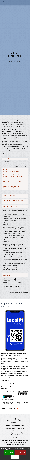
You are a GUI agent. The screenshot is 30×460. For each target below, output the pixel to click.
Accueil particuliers (8, 121)
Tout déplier (24, 166)
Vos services (16, 60)
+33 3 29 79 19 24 (15, 422)
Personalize (15, 456)
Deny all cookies (21, 452)
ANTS (4, 151)
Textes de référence (9, 195)
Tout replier (16, 166)
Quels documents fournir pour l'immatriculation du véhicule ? (13, 175)
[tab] (15, 158)
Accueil (6, 60)
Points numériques (10, 278)
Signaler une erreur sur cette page (19, 292)
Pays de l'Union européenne (12, 286)
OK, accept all (9, 452)
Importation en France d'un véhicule (14, 282)
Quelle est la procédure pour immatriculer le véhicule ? (12, 170)
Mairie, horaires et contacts (15, 416)
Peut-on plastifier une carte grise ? (13, 257)
